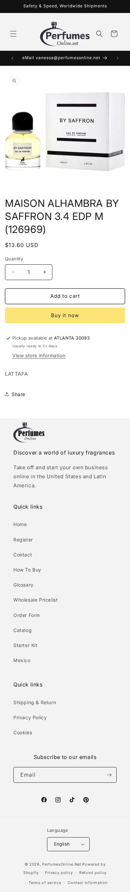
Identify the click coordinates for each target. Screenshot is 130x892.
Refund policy (93, 872)
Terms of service (45, 882)
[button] (13, 33)
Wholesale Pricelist (35, 600)
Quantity (14, 258)
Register (23, 539)
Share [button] (18, 394)
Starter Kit (25, 645)
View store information (38, 355)
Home (20, 524)
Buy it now (65, 315)
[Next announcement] (117, 58)
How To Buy (27, 569)
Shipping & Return (34, 702)
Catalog (22, 630)
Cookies (22, 732)
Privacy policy (59, 872)
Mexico (22, 660)
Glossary (23, 585)
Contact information (88, 882)
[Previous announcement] (12, 58)
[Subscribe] (109, 775)
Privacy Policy (30, 717)
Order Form (26, 615)
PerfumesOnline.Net (62, 864)
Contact (22, 554)
